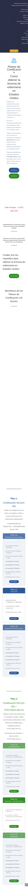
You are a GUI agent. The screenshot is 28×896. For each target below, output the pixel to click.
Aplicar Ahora (14, 50)
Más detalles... (14, 581)
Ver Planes (14, 276)
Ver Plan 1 (14, 170)
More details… (14, 791)
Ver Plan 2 (14, 176)
